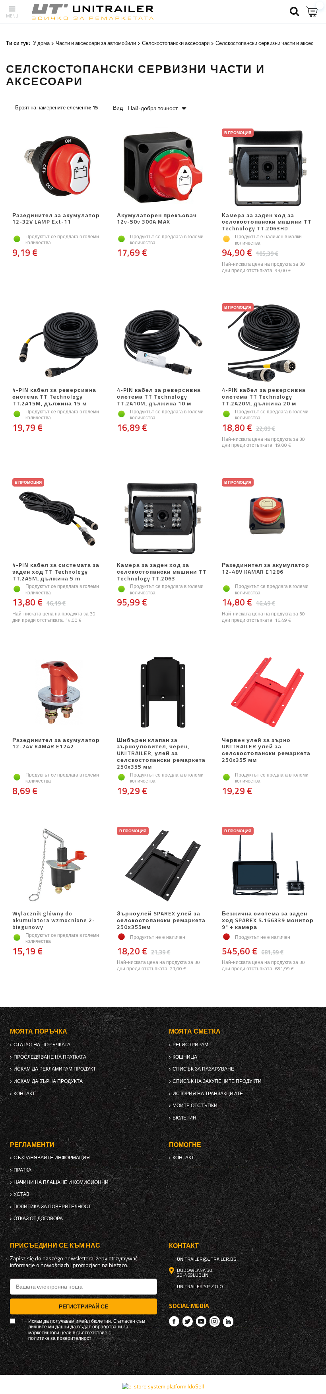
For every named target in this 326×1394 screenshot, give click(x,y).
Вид (118, 107)
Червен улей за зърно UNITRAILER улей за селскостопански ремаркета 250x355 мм (266, 750)
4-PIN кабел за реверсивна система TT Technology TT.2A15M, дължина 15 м (54, 397)
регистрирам (190, 1044)
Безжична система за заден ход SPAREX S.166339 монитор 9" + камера (268, 920)
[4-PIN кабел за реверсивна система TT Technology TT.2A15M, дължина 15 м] (58, 343)
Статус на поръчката (42, 1044)
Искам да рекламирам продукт (55, 1069)
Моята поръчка (38, 1031)
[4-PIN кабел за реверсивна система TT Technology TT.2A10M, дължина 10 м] (163, 343)
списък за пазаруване (203, 1069)
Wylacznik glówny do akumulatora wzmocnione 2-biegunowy (53, 920)
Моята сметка (195, 1031)
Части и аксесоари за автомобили (96, 43)
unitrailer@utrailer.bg (207, 1259)
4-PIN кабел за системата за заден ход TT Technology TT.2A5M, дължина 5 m (55, 572)
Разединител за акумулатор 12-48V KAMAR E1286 (265, 569)
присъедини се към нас (55, 1245)
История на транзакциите (208, 1093)
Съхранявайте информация (52, 1157)
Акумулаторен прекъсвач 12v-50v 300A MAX (157, 219)
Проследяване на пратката (50, 1057)
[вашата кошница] (312, 11)
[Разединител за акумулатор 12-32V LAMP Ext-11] (58, 168)
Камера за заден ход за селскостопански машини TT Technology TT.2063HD (267, 222)
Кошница (185, 1057)
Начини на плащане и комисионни (61, 1182)
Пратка (22, 1170)
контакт (24, 1093)
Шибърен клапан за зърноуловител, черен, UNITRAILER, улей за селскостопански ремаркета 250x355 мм (161, 753)
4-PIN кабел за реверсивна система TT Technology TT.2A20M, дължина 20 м (264, 397)
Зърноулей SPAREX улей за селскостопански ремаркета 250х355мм (161, 920)
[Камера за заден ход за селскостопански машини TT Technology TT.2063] (163, 518)
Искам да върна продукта (48, 1081)
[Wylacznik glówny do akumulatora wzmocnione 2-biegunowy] (58, 866)
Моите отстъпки (195, 1105)
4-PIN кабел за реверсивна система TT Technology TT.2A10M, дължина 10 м (159, 397)
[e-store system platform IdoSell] (163, 1386)
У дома (41, 43)
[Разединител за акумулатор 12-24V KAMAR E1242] (58, 693)
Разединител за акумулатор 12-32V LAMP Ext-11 (56, 219)
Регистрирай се (83, 1306)
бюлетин (184, 1118)
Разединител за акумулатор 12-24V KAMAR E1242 (56, 744)
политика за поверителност (52, 1206)
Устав (21, 1194)
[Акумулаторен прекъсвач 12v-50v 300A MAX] (163, 168)
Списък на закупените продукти (217, 1081)
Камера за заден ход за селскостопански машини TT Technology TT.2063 (162, 572)
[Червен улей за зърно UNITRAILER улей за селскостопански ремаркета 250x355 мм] (268, 693)
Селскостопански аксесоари (176, 43)
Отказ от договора (38, 1218)
